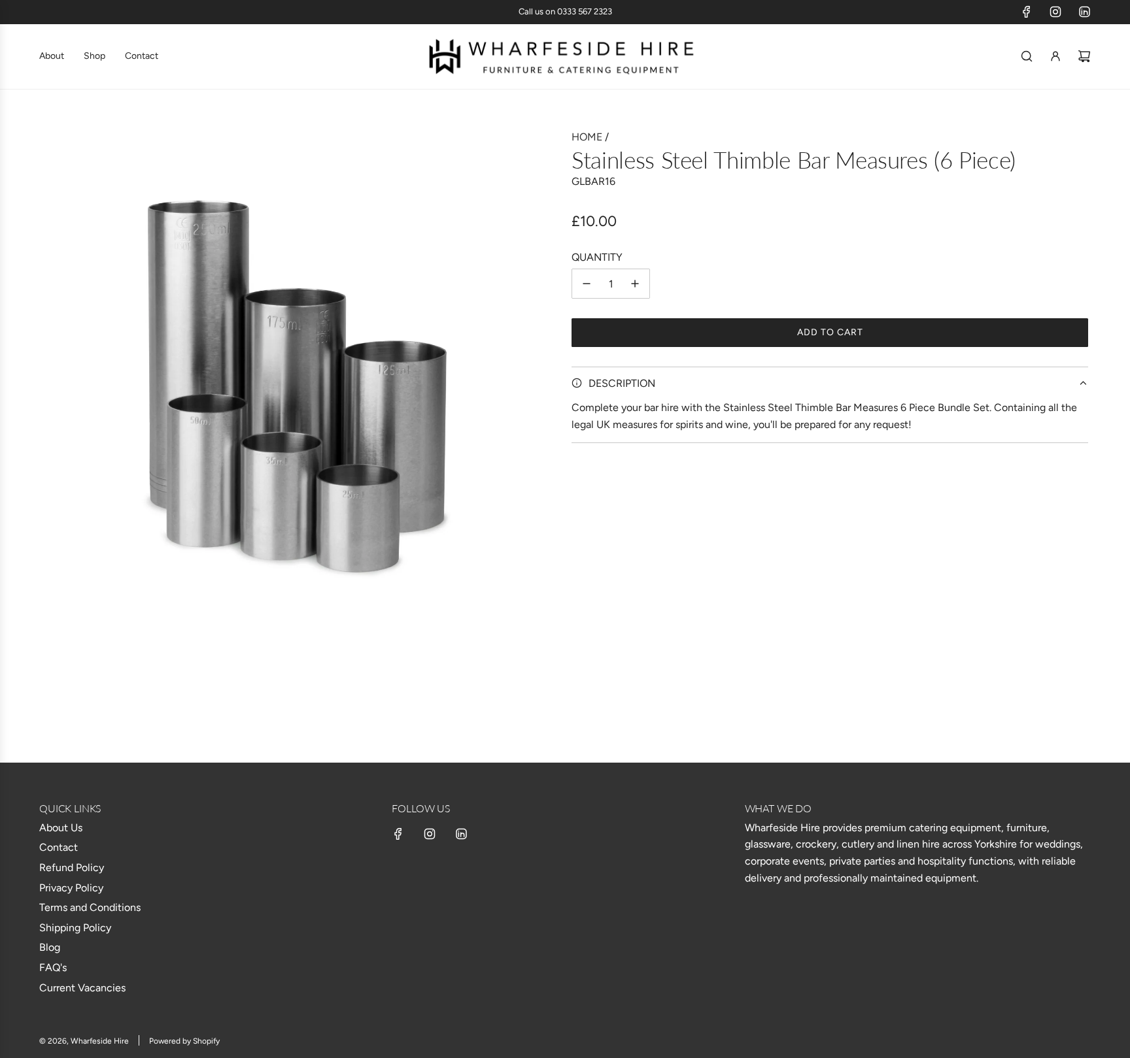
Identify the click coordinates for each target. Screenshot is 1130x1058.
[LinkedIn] (1084, 11)
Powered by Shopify (184, 1041)
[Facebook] (1026, 11)
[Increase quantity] (635, 283)
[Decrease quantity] (586, 283)
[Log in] (1055, 56)
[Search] (1026, 56)
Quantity (597, 256)
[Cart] (1084, 56)
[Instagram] (1055, 11)
